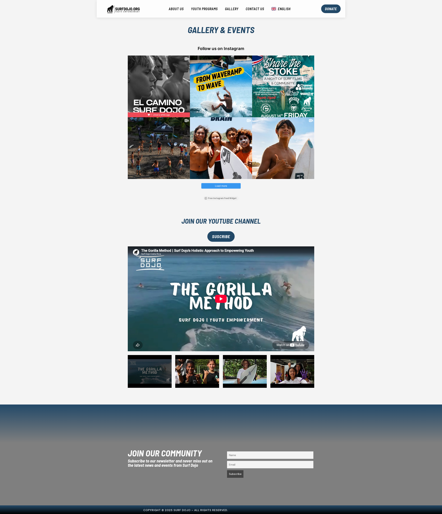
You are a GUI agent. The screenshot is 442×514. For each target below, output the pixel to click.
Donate (331, 9)
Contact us (255, 9)
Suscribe (221, 236)
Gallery (231, 9)
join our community (165, 453)
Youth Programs (204, 9)
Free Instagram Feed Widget (222, 198)
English (284, 9)
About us (176, 9)
